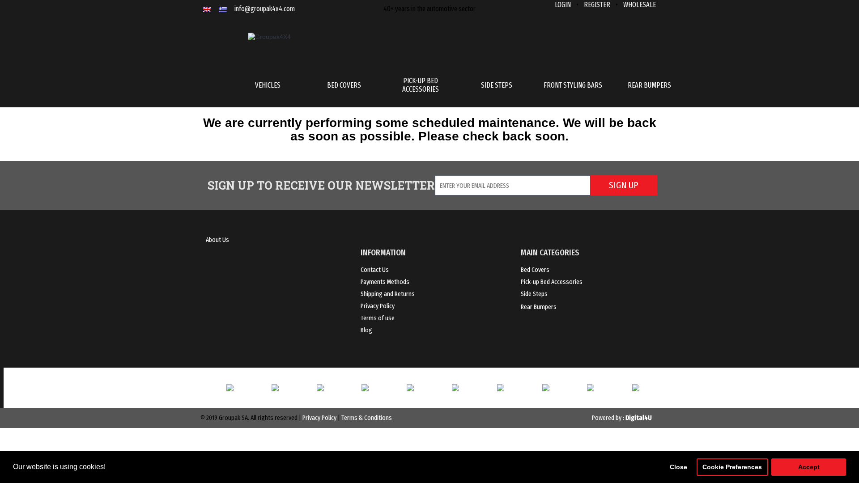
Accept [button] (809, 466)
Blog (366, 330)
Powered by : (622, 418)
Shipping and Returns (388, 294)
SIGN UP (623, 185)
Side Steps (534, 294)
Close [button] (678, 466)
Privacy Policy (378, 306)
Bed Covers (535, 270)
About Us (217, 240)
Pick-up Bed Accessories (552, 282)
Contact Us (375, 270)
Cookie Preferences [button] (732, 466)
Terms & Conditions (366, 418)
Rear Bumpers (539, 307)
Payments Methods (385, 282)
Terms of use (378, 318)
